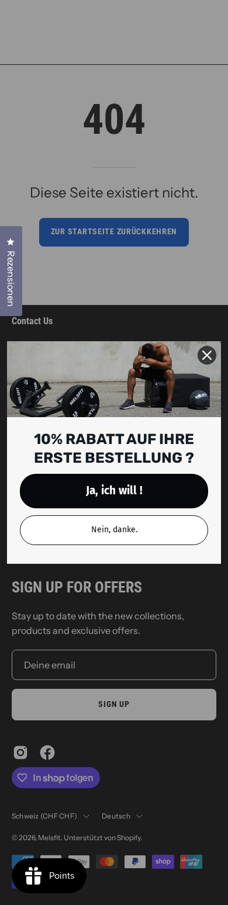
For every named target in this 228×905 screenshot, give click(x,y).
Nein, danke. (114, 530)
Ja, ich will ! (114, 490)
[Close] (207, 355)
